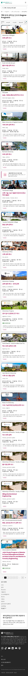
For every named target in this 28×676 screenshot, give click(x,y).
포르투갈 (3, 606)
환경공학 (21, 22)
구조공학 (14, 22)
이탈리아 (3, 592)
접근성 (15, 672)
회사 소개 (3, 659)
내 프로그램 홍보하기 (6, 662)
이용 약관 (3, 672)
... (19, 577)
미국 (2, 585)
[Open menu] (25, 2)
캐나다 (3, 596)
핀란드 (3, 601)
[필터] (25, 22)
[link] (25, 577)
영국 (2, 587)
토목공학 (8, 22)
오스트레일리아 (5, 594)
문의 (2, 665)
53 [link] (22, 577)
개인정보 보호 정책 (9, 672)
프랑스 (3, 599)
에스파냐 (3, 589)
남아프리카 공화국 (6, 604)
